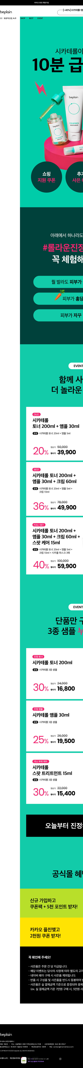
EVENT (40, 18)
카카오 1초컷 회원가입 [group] (41, 3)
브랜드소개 (3, 1058)
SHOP (22, 18)
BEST (31, 18)
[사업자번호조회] (71, 1044)
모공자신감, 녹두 (10, 18)
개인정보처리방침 (16, 1058)
